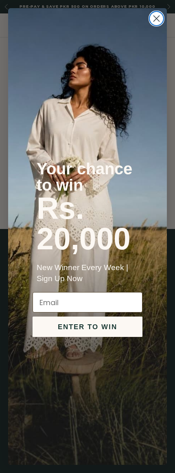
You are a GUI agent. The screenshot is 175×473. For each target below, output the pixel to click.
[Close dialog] (156, 18)
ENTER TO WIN (87, 327)
